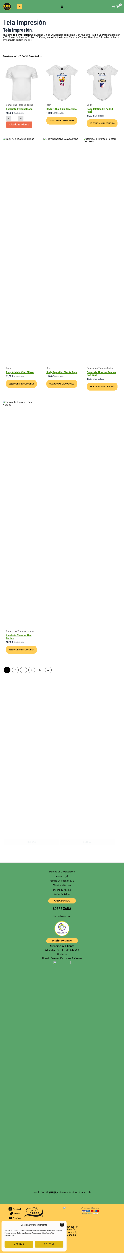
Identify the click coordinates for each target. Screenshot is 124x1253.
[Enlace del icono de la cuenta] (62, 6)
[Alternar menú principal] (19, 6)
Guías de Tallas (62, 894)
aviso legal (62, 876)
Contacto (62, 954)
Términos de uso (62, 885)
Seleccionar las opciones (61, 121)
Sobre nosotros (62, 916)
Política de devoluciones (62, 871)
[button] (62, 1224)
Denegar (49, 1244)
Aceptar (19, 1244)
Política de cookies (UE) (62, 880)
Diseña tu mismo (19, 124)
